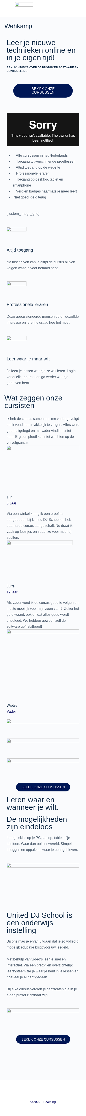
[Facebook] (13, 1060)
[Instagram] (37, 1060)
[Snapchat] (48, 1060)
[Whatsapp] (60, 1060)
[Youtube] (25, 1060)
